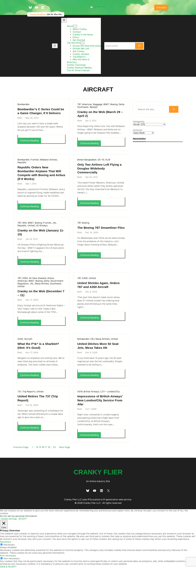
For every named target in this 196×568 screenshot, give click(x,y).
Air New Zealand (37, 278)
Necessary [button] (5, 541)
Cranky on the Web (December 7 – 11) (41, 293)
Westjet (94, 107)
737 (19, 391)
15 (40, 447)
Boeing (114, 104)
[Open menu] (55, 45)
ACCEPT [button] (22, 518)
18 (49, 447)
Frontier (35, 159)
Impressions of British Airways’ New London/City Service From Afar (100, 400)
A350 (25, 278)
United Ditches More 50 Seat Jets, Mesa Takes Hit (98, 345)
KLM (107, 159)
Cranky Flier (98, 472)
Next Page (64, 447)
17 (46, 447)
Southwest (83, 107)
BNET (106, 104)
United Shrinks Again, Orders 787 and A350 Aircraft (98, 285)
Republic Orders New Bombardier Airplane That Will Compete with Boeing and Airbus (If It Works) (41, 173)
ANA (24, 222)
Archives (137, 130)
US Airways (42, 225)
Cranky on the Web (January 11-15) (41, 232)
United (31, 225)
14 (37, 447)
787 (79, 104)
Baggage (97, 104)
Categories (138, 121)
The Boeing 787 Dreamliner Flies (101, 227)
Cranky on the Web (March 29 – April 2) (100, 113)
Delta (121, 104)
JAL (54, 222)
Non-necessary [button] (8, 555)
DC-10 (101, 159)
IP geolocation (110, 499)
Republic (22, 162)
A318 (80, 391)
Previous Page (20, 447)
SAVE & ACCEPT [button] (8, 566)
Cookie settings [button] (9, 518)
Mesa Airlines (42, 283)
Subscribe (161, 7)
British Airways (91, 391)
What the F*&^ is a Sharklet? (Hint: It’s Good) (38, 345)
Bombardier (24, 104)
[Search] (139, 46)
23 (54, 447)
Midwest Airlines (48, 159)
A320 (20, 339)
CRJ (92, 339)
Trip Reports (28, 391)
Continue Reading (30, 141)
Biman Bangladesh (87, 159)
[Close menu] (64, 20)
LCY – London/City (110, 391)
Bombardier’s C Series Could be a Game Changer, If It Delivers (41, 111)
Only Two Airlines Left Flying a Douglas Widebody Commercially (99, 168)
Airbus (50, 278)
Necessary (9, 544)
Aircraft (28, 339)
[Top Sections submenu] (82, 42)
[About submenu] (75, 26)
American (87, 104)
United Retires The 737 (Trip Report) (38, 398)
